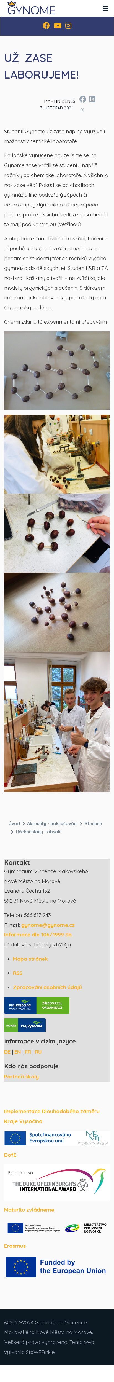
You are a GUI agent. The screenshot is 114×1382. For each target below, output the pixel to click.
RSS (17, 973)
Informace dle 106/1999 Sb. (38, 934)
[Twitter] (82, 109)
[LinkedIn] (92, 98)
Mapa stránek (30, 959)
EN (17, 1051)
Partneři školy (21, 1076)
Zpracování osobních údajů (47, 987)
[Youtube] (57, 26)
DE (7, 1051)
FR (28, 1051)
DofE (10, 1155)
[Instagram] (68, 26)
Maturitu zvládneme (29, 1209)
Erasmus (15, 1246)
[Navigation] (105, 8)
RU (38, 1051)
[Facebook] (46, 26)
